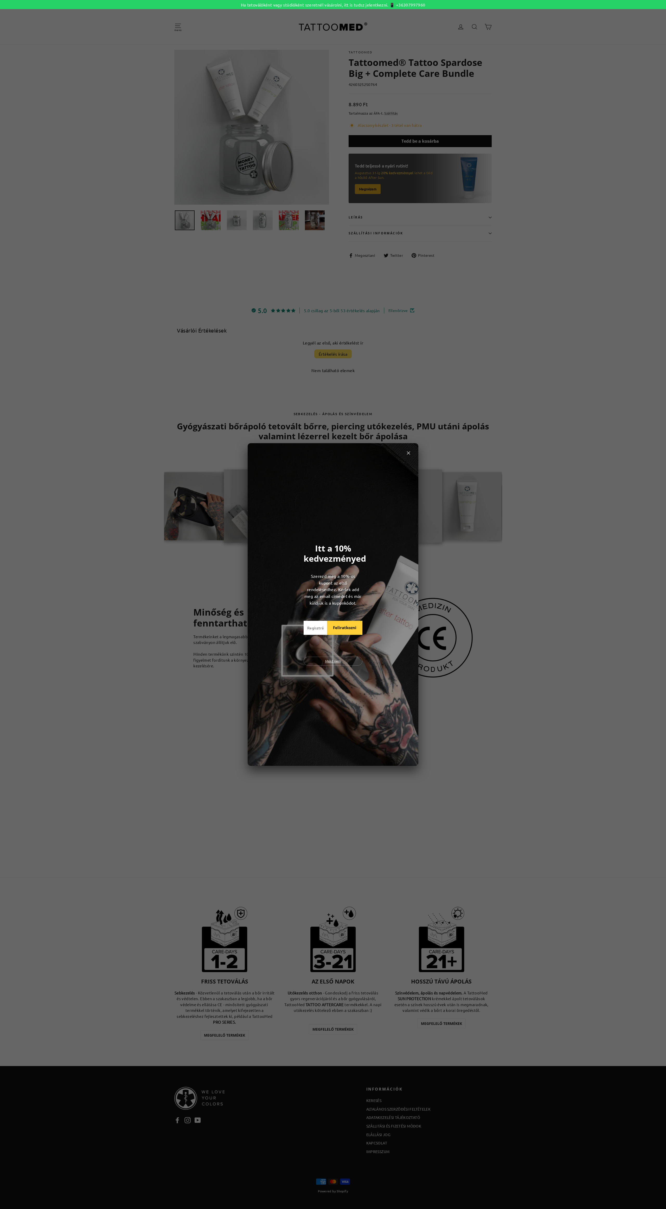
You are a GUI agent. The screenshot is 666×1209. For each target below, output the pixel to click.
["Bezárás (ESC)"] (408, 453)
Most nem (333, 661)
